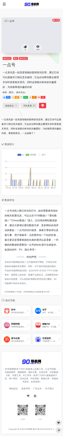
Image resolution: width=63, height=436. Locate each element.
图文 (16, 58)
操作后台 (7, 58)
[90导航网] (31, 4)
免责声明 (25, 388)
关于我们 (49, 388)
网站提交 (13, 388)
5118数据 (40, 215)
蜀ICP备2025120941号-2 (43, 429)
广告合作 (37, 388)
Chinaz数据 (17, 220)
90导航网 (28, 429)
